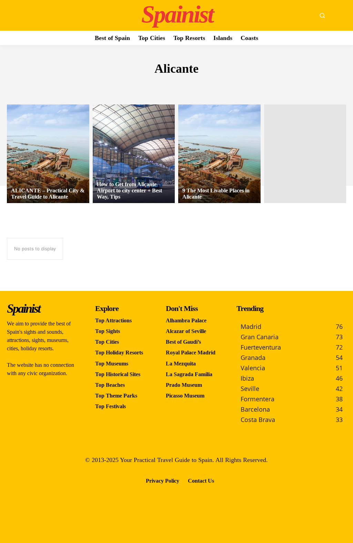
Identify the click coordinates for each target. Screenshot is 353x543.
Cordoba (246, 86)
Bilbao (168, 86)
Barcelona (104, 86)
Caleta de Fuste (205, 86)
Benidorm (138, 86)
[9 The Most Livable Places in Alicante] (219, 153)
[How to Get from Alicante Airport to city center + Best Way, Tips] (134, 153)
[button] (322, 15)
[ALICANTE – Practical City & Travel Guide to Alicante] (48, 153)
